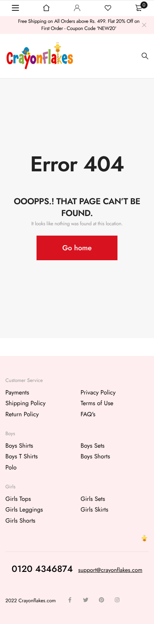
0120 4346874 (42, 568)
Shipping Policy (25, 403)
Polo (10, 467)
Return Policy (22, 414)
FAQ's (88, 414)
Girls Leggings (24, 509)
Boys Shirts (19, 445)
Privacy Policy (98, 392)
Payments (17, 392)
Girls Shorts (20, 520)
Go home (77, 248)
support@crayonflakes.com (110, 570)
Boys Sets (93, 445)
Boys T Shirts (21, 456)
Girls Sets (93, 498)
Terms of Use (97, 403)
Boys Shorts (95, 456)
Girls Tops (18, 498)
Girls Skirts (94, 509)
